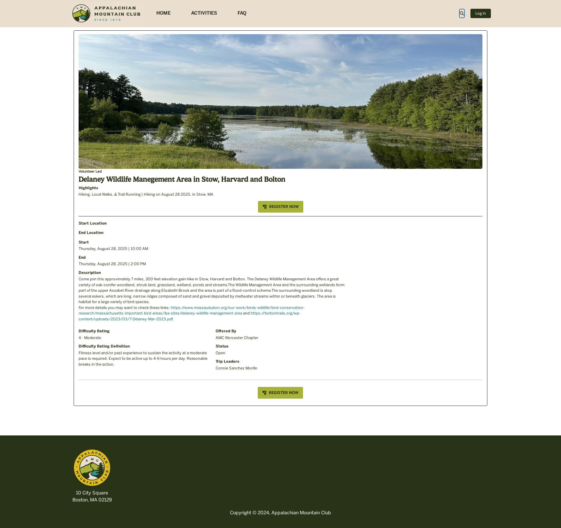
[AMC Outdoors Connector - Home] (106, 13)
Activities (204, 13)
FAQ (242, 13)
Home (163, 13)
